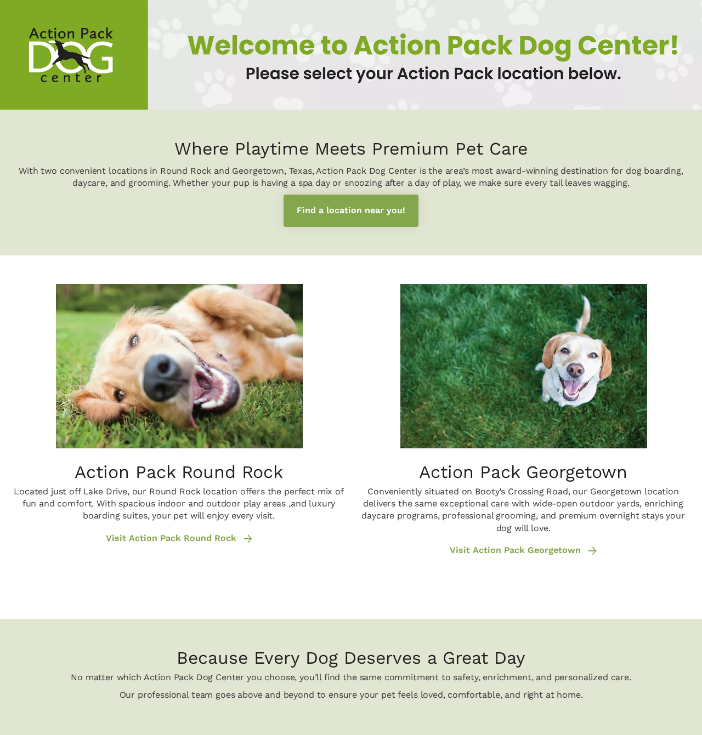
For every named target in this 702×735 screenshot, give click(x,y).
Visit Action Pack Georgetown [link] (517, 550)
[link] (351, 211)
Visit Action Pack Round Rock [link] (172, 538)
